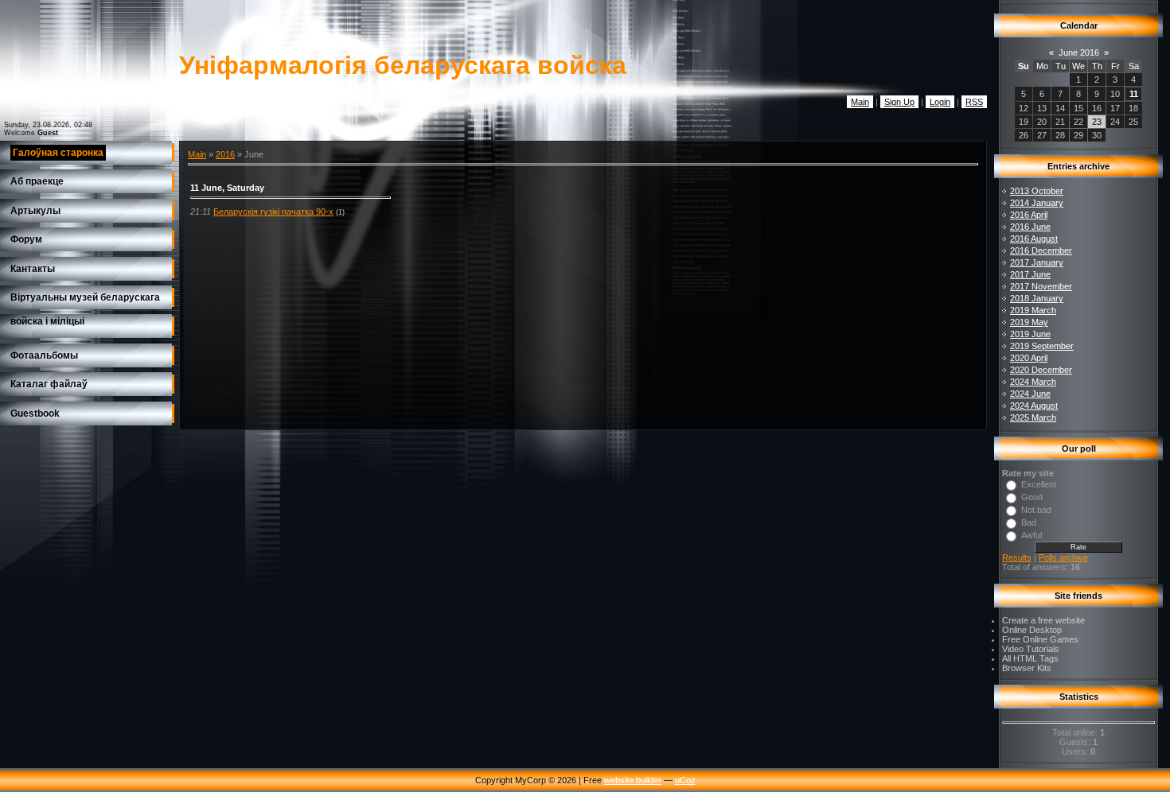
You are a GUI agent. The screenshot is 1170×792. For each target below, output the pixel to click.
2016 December (1041, 250)
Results (1017, 557)
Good (1032, 497)
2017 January (1036, 262)
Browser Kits (1026, 668)
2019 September (1042, 346)
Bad (1028, 522)
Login (940, 102)
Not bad (1036, 509)
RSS (974, 102)
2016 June (1030, 226)
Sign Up (899, 102)
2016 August (1034, 238)
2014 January (1036, 203)
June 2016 (1079, 52)
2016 (225, 154)
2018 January (1036, 298)
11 (1133, 94)
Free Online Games (1040, 639)
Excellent (1038, 484)
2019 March (1033, 310)
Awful (1031, 535)
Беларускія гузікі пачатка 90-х (273, 211)
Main (860, 102)
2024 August (1034, 405)
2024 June (1030, 393)
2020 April (1028, 358)
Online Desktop (1032, 630)
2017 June (1030, 274)
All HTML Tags (1030, 658)
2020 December (1041, 370)
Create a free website (1043, 620)
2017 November (1041, 286)
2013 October (1036, 191)
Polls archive (1063, 557)
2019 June (1030, 334)
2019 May (1029, 322)
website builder (632, 780)
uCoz (685, 780)
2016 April (1028, 214)
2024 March (1033, 381)
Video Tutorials (1030, 649)
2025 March (1033, 417)
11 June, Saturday (227, 187)
